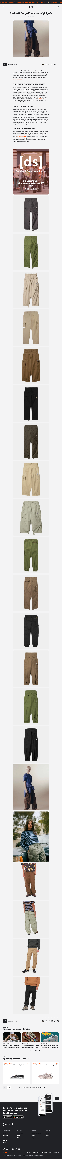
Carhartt (40, 98)
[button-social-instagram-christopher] (43, 64)
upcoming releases (21, 136)
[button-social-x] (58, 64)
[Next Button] (9, 1087)
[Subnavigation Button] (4, 7)
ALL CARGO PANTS (18, 80)
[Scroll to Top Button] (57, 1098)
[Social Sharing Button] (5, 64)
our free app (25, 134)
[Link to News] (7, 7)
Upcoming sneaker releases (16, 1058)
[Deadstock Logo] (31, 7)
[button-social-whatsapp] (52, 64)
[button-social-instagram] (46, 64)
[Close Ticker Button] (58, 2)
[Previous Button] (5, 1087)
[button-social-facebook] (49, 64)
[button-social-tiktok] (55, 64)
